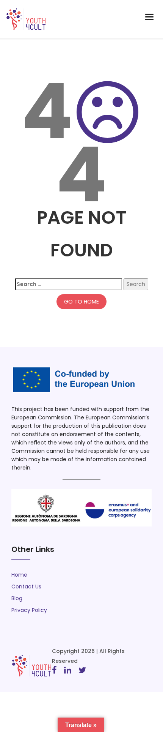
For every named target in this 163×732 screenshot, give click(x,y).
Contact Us (26, 586)
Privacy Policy (29, 610)
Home (19, 575)
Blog (16, 598)
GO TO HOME (81, 301)
